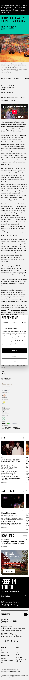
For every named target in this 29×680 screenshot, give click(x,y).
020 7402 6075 (13, 621)
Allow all (14, 350)
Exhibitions (4, 15)
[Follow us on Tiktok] (17, 604)
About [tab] (23, 322)
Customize (14, 356)
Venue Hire (4, 652)
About (17, 647)
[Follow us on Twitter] (5, 604)
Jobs (17, 652)
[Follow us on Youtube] (11, 604)
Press (17, 650)
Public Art (12, 15)
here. (3, 286)
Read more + (4, 482)
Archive (3, 658)
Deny (14, 361)
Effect (13, 677)
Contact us (4, 619)
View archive (8, 571)
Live (2, 457)
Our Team (19, 655)
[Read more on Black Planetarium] (12, 501)
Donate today (6, 93)
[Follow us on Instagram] (8, 604)
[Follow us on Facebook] (2, 604)
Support (3, 647)
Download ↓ (4, 546)
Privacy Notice (4, 671)
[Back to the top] (26, 614)
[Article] (23, 511)
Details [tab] (14, 322)
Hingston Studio (13, 675)
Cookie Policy (12, 671)
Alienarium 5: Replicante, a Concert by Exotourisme (11, 461)
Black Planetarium (8, 513)
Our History (5, 655)
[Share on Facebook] (2, 374)
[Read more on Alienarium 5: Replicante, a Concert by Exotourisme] (12, 448)
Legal (18, 671)
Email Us (4, 623)
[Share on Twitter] (5, 374)
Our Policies (19, 657)
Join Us (3, 650)
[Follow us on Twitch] (14, 604)
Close (14, 1)
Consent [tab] (5, 322)
